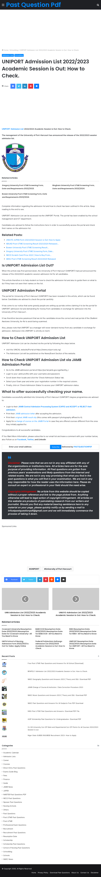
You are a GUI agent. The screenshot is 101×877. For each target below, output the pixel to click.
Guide (5, 783)
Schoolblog (14, 50)
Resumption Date (10, 836)
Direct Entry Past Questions (14, 768)
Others (6, 810)
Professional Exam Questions (14, 825)
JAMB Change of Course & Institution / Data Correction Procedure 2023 (55, 687)
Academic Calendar (11, 753)
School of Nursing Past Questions (16, 848)
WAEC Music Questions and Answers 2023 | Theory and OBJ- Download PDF (57, 695)
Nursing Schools (9, 806)
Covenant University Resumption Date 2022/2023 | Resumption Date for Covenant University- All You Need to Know (17, 632)
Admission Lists (8, 55)
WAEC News (8, 859)
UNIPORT (34, 569)
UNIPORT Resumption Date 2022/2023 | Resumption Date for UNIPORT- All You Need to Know (82, 645)
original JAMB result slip (26, 417)
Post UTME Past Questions (14, 817)
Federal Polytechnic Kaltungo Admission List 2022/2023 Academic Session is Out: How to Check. (50, 645)
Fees (5, 775)
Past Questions (9, 814)
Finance (6, 779)
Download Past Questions (60, 873)
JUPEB (6, 791)
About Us (75, 873)
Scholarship (8, 840)
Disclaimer (95, 873)
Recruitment (8, 829)
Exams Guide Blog (10, 772)
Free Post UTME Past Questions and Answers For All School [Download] (56, 663)
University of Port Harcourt (58, 569)
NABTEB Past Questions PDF (14, 794)
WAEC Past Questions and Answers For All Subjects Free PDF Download (55, 703)
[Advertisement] (50, 29)
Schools (6, 855)
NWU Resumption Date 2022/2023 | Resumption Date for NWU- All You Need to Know (83, 631)
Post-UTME (7, 821)
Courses (6, 764)
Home (5, 50)
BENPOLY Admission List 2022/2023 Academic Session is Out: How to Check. (58, 671)
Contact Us (84, 873)
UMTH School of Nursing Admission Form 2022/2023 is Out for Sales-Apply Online (15, 643)
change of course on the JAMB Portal (32, 421)
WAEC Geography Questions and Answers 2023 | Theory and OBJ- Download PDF (59, 679)
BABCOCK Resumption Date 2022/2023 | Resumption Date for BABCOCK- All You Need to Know (49, 632)
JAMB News (8, 787)
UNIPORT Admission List (13, 129)
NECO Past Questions (11, 798)
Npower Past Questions (12, 802)
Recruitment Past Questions (14, 833)
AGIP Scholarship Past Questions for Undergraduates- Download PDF (54, 719)
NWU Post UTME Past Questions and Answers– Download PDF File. (54, 711)
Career (6, 760)
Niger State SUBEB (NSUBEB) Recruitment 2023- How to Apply (52, 735)
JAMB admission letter (25, 413)
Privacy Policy (43, 873)
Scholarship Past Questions (14, 844)
